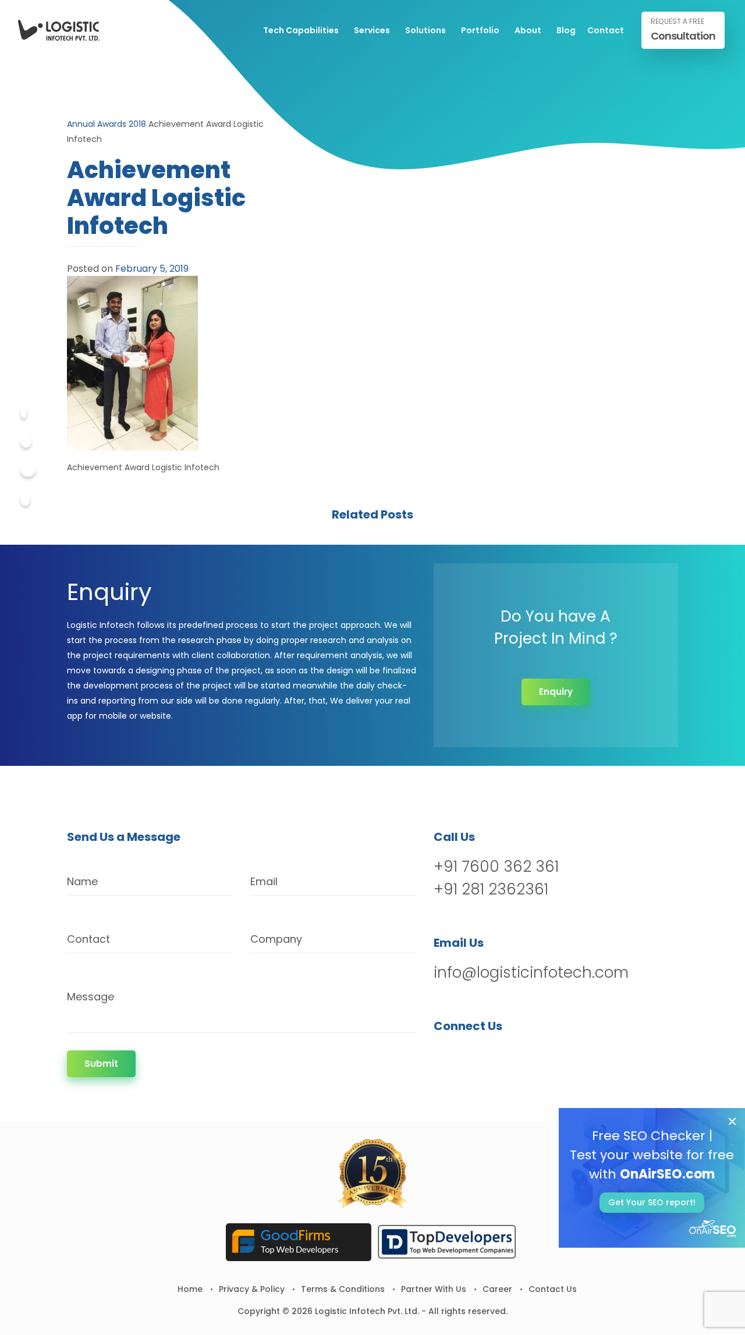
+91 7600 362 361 (496, 866)
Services (372, 30)
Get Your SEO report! (652, 1202)
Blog (566, 30)
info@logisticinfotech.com (531, 972)
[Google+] (28, 470)
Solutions (425, 30)
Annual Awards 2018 (106, 124)
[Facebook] (23, 411)
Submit (101, 1063)
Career (497, 1289)
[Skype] (25, 499)
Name (82, 881)
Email (264, 881)
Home (190, 1289)
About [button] (528, 30)
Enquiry (556, 692)
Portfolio (480, 30)
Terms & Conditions (343, 1289)
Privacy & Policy (252, 1289)
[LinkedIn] (504, 1056)
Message (90, 996)
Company (276, 939)
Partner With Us (433, 1289)
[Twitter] (25, 441)
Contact (605, 30)
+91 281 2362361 (491, 889)
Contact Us (552, 1289)
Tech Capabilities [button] (301, 30)
